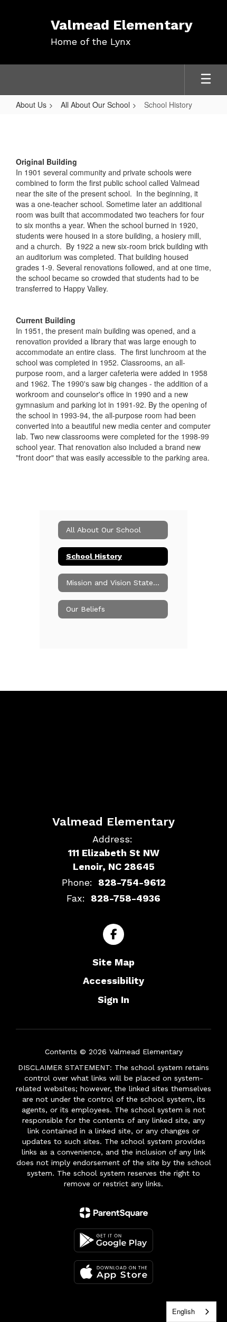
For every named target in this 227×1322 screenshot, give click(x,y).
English (183, 1311)
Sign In (113, 999)
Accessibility (113, 980)
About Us (31, 104)
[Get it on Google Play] (113, 1240)
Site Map (113, 962)
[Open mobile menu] (206, 79)
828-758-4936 (125, 898)
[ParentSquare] (113, 1213)
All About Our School (95, 104)
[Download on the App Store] (113, 1272)
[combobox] (191, 1311)
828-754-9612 (132, 882)
